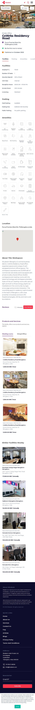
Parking (14, 59)
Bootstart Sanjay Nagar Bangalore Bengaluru (13, 468)
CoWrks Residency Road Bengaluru (14, 360)
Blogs (5, 636)
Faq (4, 629)
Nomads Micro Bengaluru (10, 565)
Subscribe (17, 686)
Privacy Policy (8, 640)
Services (6, 623)
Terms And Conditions (11, 643)
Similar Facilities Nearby (13, 443)
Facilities (5, 59)
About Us (6, 619)
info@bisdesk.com (11, 667)
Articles (6, 633)
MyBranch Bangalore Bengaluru (12, 501)
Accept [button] (17, 706)
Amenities (23, 59)
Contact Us (7, 626)
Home (5, 616)
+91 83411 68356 (10, 664)
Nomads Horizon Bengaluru (11, 533)
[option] (17, 16)
